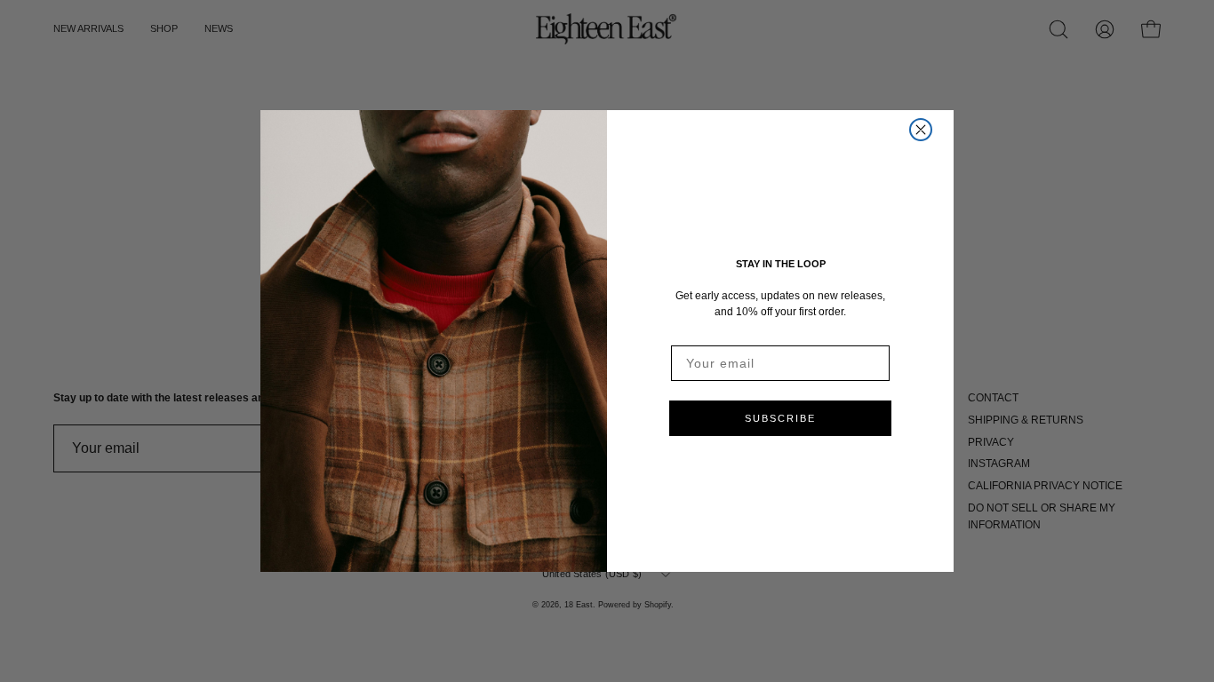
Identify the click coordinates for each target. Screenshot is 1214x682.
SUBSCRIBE (780, 418)
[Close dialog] (920, 129)
